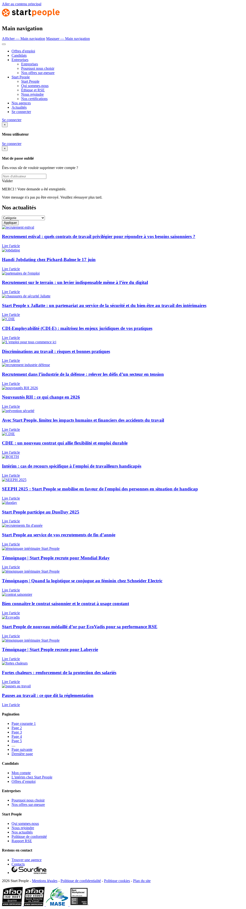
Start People (21, 77)
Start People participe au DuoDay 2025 (40, 511)
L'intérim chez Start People (32, 777)
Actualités (19, 107)
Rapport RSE (22, 841)
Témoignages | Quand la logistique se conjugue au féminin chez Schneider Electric (82, 580)
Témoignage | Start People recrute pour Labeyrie (50, 649)
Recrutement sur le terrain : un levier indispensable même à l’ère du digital (75, 282)
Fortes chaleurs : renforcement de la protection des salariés (59, 672)
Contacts (18, 864)
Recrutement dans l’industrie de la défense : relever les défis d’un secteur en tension (83, 374)
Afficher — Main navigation (23, 39)
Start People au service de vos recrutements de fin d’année (58, 534)
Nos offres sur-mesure (38, 73)
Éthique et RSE (33, 90)
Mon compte (21, 773)
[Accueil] (31, 18)
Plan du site (142, 881)
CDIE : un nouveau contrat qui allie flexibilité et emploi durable (65, 442)
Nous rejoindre (32, 94)
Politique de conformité (29, 836)
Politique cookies (117, 881)
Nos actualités (22, 832)
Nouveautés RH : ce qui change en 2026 (41, 397)
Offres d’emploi (24, 781)
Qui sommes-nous (35, 86)
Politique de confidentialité (81, 881)
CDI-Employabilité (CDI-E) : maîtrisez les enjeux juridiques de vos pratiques (77, 328)
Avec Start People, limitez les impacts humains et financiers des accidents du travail (83, 420)
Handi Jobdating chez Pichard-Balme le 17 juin (49, 259)
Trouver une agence (27, 860)
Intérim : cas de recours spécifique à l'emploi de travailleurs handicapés (71, 466)
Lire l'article (11, 246)
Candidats (19, 55)
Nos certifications (34, 99)
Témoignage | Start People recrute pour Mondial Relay (56, 557)
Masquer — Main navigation (68, 39)
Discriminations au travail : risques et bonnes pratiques (56, 351)
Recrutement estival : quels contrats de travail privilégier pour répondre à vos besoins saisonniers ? (98, 236)
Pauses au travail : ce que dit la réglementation (47, 695)
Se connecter (21, 112)
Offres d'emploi (23, 51)
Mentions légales (44, 881)
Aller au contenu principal (21, 4)
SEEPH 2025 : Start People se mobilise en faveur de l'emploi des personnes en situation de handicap (100, 488)
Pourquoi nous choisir (37, 68)
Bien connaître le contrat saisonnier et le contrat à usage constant (65, 603)
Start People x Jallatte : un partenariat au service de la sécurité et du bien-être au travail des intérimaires (104, 305)
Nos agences (21, 103)
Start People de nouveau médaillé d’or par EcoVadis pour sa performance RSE (79, 626)
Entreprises (20, 60)
